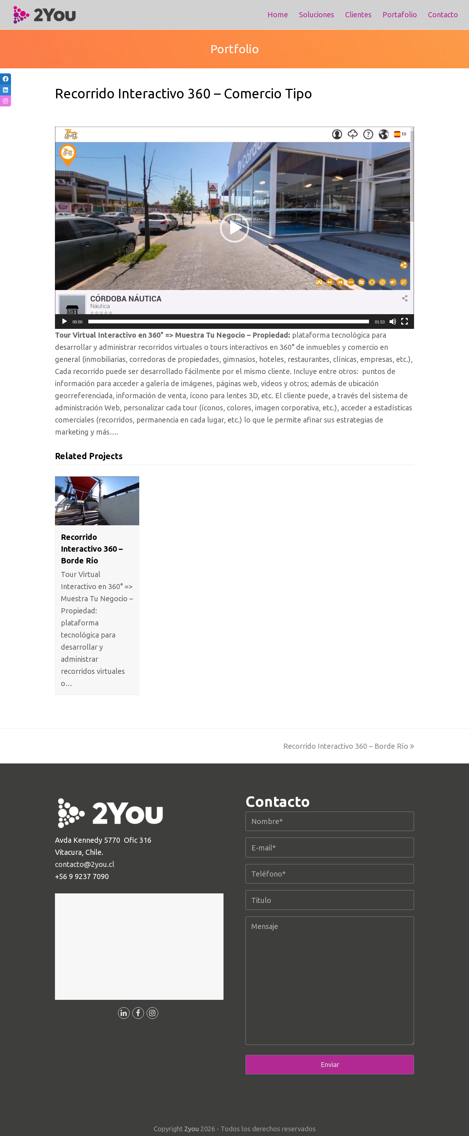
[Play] (64, 321)
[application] (234, 228)
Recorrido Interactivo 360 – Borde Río (92, 549)
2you (191, 1128)
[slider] (228, 321)
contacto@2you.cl (84, 864)
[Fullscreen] (404, 321)
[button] (234, 228)
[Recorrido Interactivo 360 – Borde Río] (97, 519)
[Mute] (392, 321)
